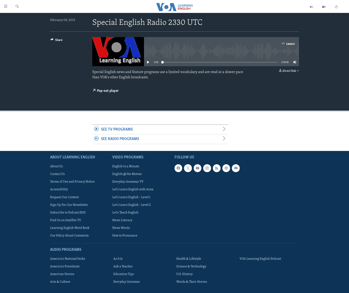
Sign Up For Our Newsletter (69, 204)
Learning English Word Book (69, 227)
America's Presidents (65, 266)
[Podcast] (226, 168)
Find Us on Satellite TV (65, 220)
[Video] (324, 7)
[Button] (56, 41)
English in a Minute (125, 166)
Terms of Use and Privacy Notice (72, 181)
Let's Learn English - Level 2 (131, 204)
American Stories (62, 274)
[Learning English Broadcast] (311, 7)
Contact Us (57, 174)
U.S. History (184, 274)
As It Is (118, 259)
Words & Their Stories (191, 282)
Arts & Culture (60, 282)
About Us (56, 166)
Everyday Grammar (126, 282)
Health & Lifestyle (188, 259)
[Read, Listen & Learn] (336, 7)
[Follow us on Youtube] (197, 168)
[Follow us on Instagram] (207, 168)
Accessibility (59, 189)
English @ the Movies (127, 174)
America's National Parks (67, 259)
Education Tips (123, 274)
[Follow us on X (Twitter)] (188, 168)
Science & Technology (191, 266)
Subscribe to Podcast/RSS (68, 212)
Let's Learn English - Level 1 (131, 197)
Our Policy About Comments (69, 235)
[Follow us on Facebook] (178, 168)
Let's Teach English (125, 212)
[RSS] (217, 168)
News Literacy (122, 220)
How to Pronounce (124, 235)
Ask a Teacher (123, 266)
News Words (121, 227)
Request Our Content (64, 197)
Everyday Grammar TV (128, 181)
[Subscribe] (236, 168)
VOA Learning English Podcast (260, 259)
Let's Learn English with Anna (132, 189)
